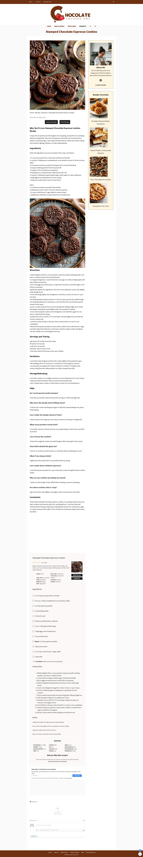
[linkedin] (113, 1)
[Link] (53, 830)
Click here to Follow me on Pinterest (57, 761)
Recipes (37, 113)
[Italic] (39, 830)
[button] (90, 26)
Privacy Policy (64, 852)
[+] (57, 830)
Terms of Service (74, 852)
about (31, 1)
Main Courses (59, 26)
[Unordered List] (47, 830)
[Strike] (43, 830)
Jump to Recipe (51, 122)
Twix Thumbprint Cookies (100, 179)
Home (49, 26)
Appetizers (72, 26)
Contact (56, 852)
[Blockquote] (49, 830)
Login (83, 820)
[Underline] (41, 830)
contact (38, 1)
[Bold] (37, 830)
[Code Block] (51, 830)
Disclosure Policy (91, 852)
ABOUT (50, 852)
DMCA (82, 852)
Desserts (82, 26)
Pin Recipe (77, 578)
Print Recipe (65, 122)
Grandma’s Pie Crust (101, 206)
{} (55, 830)
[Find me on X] (101, 80)
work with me (47, 1)
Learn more (100, 85)
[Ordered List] (45, 830)
